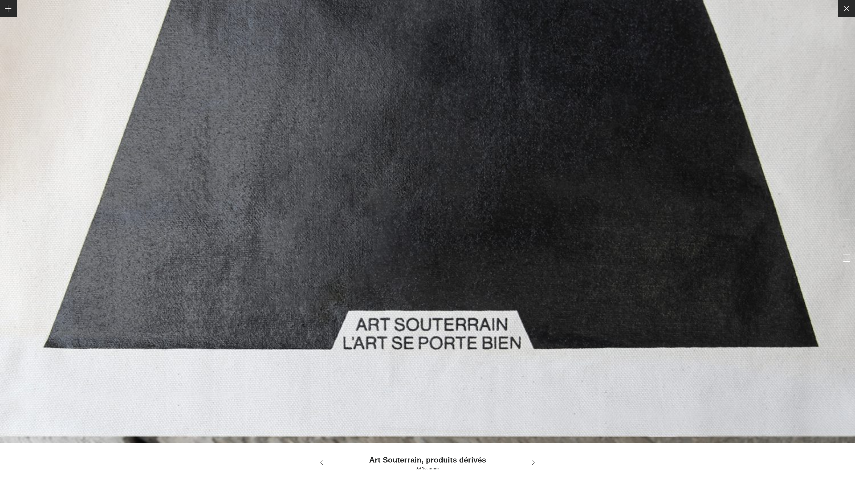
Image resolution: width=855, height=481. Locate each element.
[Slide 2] (846, 255)
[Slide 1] (846, 220)
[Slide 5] (846, 261)
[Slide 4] (846, 259)
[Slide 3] (846, 257)
